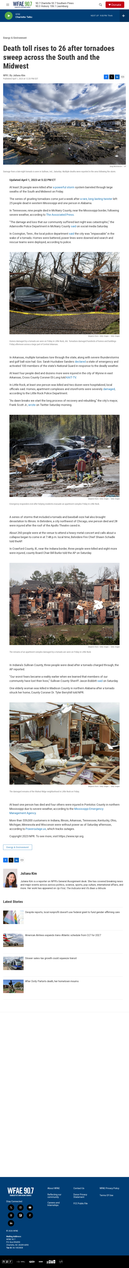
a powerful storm (63, 187)
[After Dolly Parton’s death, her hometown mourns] (13, 986)
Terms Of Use (106, 1195)
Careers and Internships (54, 1204)
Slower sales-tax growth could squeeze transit (51, 958)
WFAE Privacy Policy (109, 1188)
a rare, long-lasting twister (96, 198)
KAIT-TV (71, 377)
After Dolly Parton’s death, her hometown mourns (52, 981)
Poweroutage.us (36, 829)
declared (80, 361)
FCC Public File (80, 1203)
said (74, 226)
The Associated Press (60, 214)
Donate (116, 4)
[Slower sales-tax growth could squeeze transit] (13, 963)
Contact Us (78, 1188)
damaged (109, 389)
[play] (8, 16)
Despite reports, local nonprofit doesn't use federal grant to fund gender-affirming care (72, 912)
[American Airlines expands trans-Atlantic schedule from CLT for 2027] (13, 940)
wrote (32, 404)
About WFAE (54, 1188)
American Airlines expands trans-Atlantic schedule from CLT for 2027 (63, 935)
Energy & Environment (15, 37)
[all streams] (124, 15)
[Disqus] (64, 1054)
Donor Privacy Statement (80, 1195)
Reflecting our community (54, 1195)
